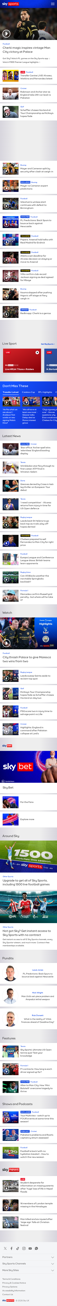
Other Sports (8, 876)
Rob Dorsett (37, 1015)
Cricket (23, 88)
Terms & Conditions (11, 1279)
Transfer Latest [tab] (11, 392)
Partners (7, 1257)
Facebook (11, 1248)
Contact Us (7, 1294)
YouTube (30, 1248)
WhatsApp (36, 1248)
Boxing (23, 165)
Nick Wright (37, 993)
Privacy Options (9, 1287)
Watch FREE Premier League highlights (20, 62)
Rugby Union (25, 572)
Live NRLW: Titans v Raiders (19, 369)
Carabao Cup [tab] (28, 392)
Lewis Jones (37, 970)
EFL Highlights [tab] (45, 392)
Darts (22, 481)
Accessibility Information (13, 1291)
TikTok (18, 1248)
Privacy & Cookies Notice (14, 1283)
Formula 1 (24, 590)
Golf (22, 107)
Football (6, 44)
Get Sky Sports (47, 344)
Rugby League (26, 517)
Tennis (22, 462)
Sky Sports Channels (14, 1263)
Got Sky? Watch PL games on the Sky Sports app (25, 58)
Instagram (24, 1248)
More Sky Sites (10, 1270)
